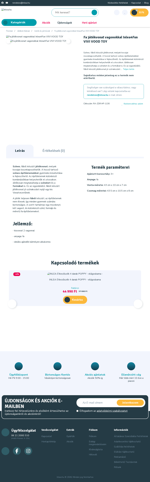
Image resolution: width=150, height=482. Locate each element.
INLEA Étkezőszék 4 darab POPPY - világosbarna (75, 279)
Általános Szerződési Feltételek (131, 436)
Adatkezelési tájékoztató (127, 441)
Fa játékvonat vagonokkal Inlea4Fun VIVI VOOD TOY (76, 31)
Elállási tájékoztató (124, 451)
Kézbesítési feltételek (118, 3)
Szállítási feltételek (124, 446)
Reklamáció (120, 457)
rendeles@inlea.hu (21, 3)
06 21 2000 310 (20, 435)
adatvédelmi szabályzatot (112, 411)
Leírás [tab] (20, 150)
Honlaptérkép (48, 441)
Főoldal (9, 31)
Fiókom (92, 436)
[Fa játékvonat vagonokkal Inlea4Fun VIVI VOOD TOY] (34, 36)
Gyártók (71, 436)
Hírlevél (93, 454)
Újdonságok (64, 22)
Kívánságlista (96, 449)
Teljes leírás (128, 69)
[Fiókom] (117, 12)
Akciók (46, 22)
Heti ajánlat (89, 22)
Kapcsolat (136, 3)
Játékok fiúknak (23, 31)
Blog (146, 3)
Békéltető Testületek (125, 462)
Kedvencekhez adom (133, 103)
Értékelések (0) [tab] (53, 150)
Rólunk (117, 467)
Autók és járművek (42, 31)
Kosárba (77, 299)
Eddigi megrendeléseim (97, 443)
